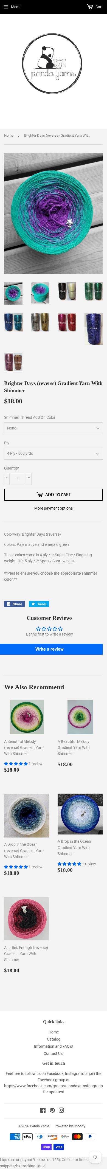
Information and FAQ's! (53, 1046)
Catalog (53, 1039)
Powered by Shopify (70, 1126)
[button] (16, 763)
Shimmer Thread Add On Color (29, 417)
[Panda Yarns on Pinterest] (52, 1111)
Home (8, 135)
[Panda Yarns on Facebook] (43, 1111)
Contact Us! (54, 1053)
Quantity (11, 468)
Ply (6, 443)
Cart (99, 7)
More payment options (53, 508)
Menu (16, 7)
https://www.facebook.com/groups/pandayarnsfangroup (53, 1086)
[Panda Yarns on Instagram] (61, 1111)
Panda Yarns (40, 1126)
